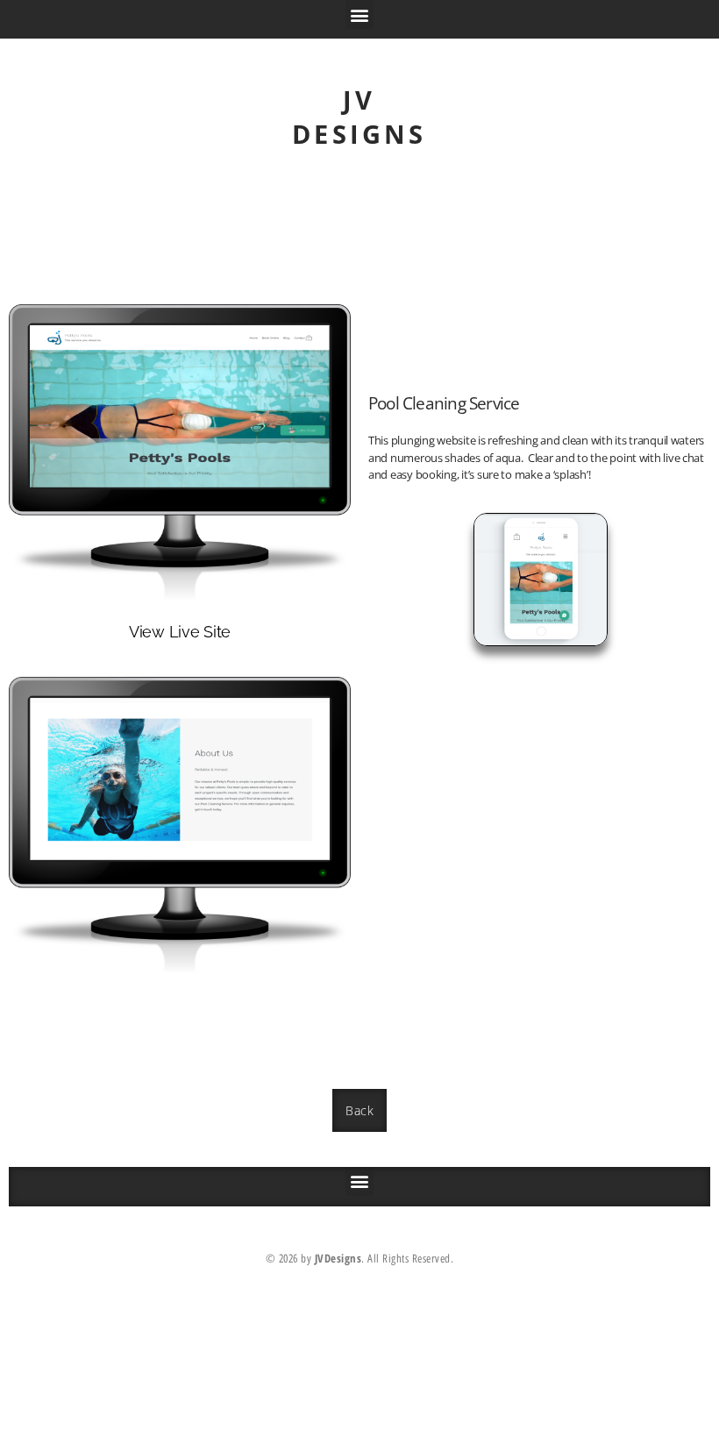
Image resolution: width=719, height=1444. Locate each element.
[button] (359, 14)
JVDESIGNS (359, 116)
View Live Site (180, 631)
